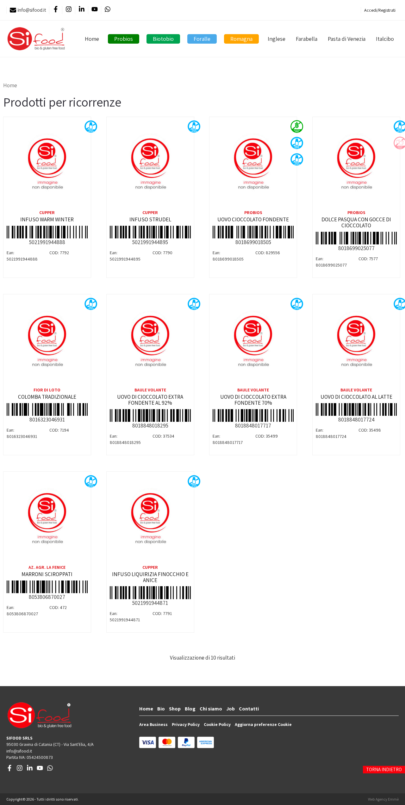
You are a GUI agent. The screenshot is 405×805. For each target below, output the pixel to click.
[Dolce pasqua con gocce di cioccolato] (356, 164)
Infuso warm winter (47, 219)
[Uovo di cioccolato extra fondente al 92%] (150, 342)
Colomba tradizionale (47, 396)
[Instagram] (68, 10)
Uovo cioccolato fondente (253, 219)
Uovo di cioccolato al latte (356, 396)
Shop (175, 708)
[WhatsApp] (107, 10)
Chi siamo (211, 708)
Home (92, 38)
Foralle (202, 38)
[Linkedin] (81, 10)
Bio (161, 708)
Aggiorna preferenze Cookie (263, 724)
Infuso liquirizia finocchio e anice (150, 577)
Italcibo (385, 38)
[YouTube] (94, 10)
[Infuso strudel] (150, 164)
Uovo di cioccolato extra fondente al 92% (150, 399)
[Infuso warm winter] (47, 164)
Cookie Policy (217, 724)
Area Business (153, 724)
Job (230, 708)
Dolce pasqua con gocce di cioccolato (356, 222)
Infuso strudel (150, 219)
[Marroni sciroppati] (47, 519)
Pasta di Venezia (346, 38)
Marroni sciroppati (47, 574)
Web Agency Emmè (383, 799)
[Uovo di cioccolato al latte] (356, 342)
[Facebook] (55, 10)
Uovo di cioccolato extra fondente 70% (253, 399)
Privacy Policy (186, 724)
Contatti (249, 708)
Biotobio (163, 38)
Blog (190, 708)
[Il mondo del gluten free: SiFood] (36, 39)
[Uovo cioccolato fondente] (253, 164)
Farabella (306, 38)
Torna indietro (384, 769)
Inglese (276, 38)
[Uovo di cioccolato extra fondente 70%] (253, 342)
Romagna (241, 38)
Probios (123, 38)
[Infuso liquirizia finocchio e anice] (150, 519)
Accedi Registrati (380, 10)
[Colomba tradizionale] (47, 342)
